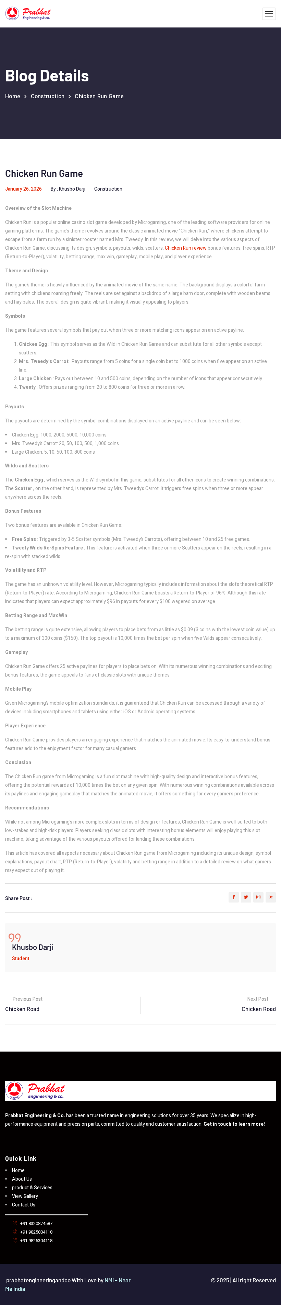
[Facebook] (234, 897)
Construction (48, 96)
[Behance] (271, 897)
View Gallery (25, 1196)
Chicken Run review (186, 248)
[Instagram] (258, 897)
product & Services (32, 1187)
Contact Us (23, 1204)
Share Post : (19, 898)
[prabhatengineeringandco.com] (28, 14)
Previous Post (27, 999)
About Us (22, 1179)
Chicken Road (22, 1009)
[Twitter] (246, 897)
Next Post (258, 999)
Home (12, 96)
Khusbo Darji (72, 189)
